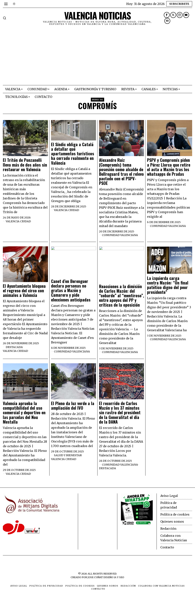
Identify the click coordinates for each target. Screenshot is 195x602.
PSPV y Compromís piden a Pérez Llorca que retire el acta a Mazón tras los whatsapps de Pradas (168, 167)
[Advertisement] (97, 56)
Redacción (168, 528)
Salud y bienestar (68, 455)
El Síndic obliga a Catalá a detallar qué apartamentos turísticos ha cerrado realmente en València (72, 153)
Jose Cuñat (95, 577)
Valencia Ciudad (18, 221)
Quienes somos (172, 521)
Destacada (14, 347)
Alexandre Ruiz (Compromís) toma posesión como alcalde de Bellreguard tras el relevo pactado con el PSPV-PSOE (121, 171)
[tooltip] (167, 15)
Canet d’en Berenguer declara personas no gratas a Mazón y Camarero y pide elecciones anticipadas (70, 290)
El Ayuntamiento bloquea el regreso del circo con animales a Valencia (24, 290)
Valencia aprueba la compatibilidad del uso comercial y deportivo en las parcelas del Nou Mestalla (24, 412)
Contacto (167, 547)
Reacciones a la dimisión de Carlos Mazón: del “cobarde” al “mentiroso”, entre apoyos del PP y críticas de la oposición (121, 295)
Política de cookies (174, 514)
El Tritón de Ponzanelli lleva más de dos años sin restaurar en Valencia (25, 165)
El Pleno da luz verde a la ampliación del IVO (72, 405)
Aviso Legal (169, 496)
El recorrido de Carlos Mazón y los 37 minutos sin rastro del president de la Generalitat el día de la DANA (120, 412)
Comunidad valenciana (120, 235)
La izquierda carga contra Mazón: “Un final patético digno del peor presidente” (167, 285)
